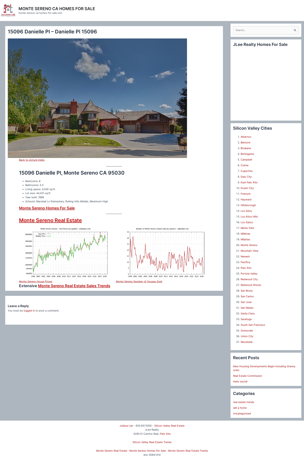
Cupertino (247, 171)
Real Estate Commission (247, 375)
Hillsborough (248, 205)
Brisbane (246, 148)
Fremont (246, 193)
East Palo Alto (249, 182)
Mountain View (249, 250)
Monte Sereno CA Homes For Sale (57, 8)
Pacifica (245, 262)
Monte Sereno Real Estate (50, 220)
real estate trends (243, 402)
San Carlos (247, 296)
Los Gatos (247, 222)
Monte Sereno (249, 245)
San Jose (246, 302)
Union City (247, 336)
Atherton (246, 136)
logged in (29, 310)
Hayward (246, 199)
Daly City (246, 176)
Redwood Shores (251, 285)
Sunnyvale (247, 330)
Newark (245, 256)
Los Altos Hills (249, 216)
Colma (244, 165)
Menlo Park (247, 228)
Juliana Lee (126, 425)
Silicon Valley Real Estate (169, 425)
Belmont (245, 142)
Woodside (247, 341)
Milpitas (245, 239)
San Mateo (247, 307)
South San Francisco (253, 324)
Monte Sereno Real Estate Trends (188, 450)
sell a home (240, 407)
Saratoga (246, 319)
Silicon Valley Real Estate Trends (152, 442)
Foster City (247, 188)
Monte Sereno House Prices (35, 281)
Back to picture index (32, 159)
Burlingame (247, 153)
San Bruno (247, 290)
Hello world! (240, 381)
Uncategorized (242, 413)
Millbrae (245, 233)
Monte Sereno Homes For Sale (47, 208)
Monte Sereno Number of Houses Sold (139, 281)
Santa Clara (248, 313)
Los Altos (246, 210)
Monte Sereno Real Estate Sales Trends (74, 286)
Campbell (246, 159)
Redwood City (249, 279)
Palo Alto (246, 267)
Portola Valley (249, 273)
